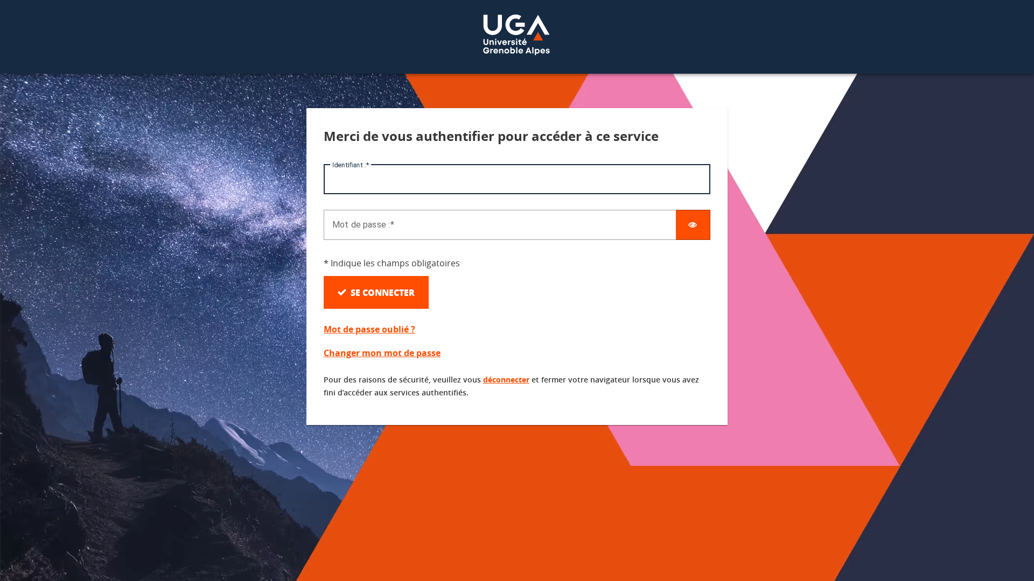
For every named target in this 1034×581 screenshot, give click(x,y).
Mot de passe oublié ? (369, 329)
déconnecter (506, 379)
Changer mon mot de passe (382, 353)
